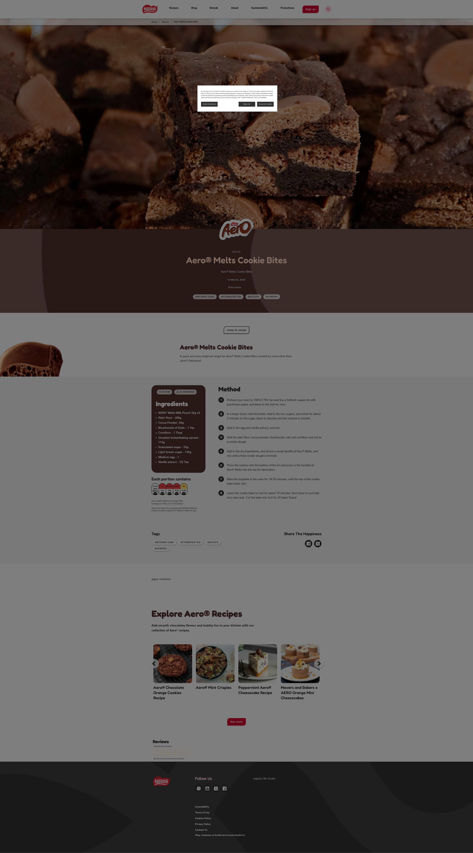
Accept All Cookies (265, 104)
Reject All (247, 104)
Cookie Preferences (209, 104)
